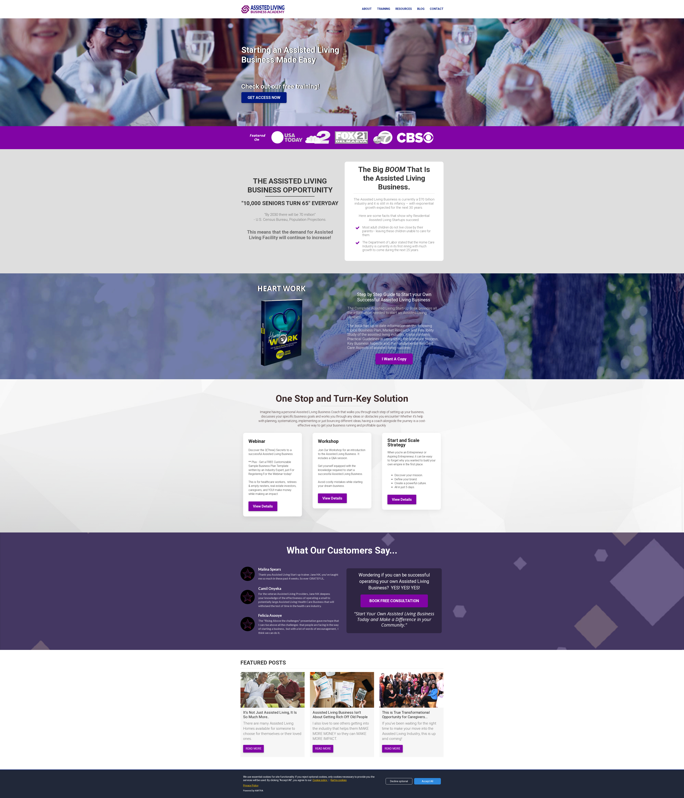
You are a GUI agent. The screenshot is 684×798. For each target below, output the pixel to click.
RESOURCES (403, 9)
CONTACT (437, 9)
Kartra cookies (339, 780)
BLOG (420, 9)
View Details (263, 506)
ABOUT (367, 9)
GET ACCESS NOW (264, 97)
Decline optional (399, 781)
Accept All (427, 781)
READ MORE (253, 748)
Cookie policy (320, 780)
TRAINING (383, 9)
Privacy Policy (250, 785)
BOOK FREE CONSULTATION (394, 601)
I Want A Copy (394, 359)
